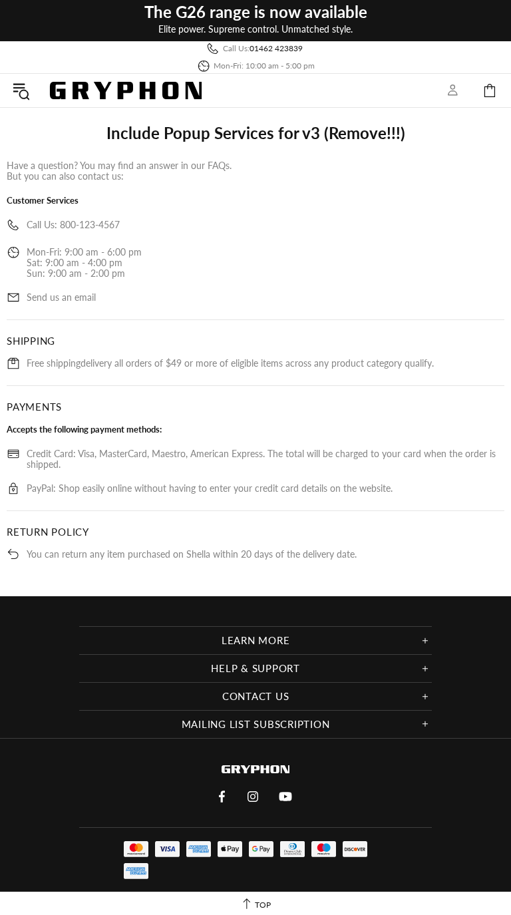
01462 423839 (276, 48)
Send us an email (61, 297)
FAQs (219, 165)
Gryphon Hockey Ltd (126, 90)
